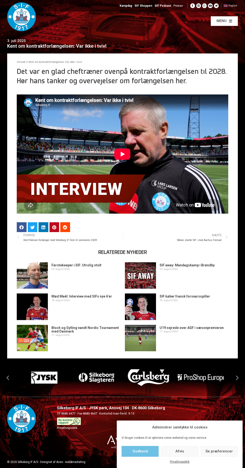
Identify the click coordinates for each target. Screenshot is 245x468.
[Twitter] (216, 5)
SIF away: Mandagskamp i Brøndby (187, 265)
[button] (224, 21)
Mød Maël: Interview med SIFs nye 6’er (81, 296)
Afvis (179, 451)
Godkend (140, 451)
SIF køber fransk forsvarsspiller (185, 296)
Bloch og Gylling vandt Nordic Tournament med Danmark (85, 329)
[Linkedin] (198, 5)
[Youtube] (210, 5)
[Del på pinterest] (54, 227)
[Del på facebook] (22, 227)
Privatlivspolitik (179, 461)
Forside (21, 62)
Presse (178, 5)
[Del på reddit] (65, 227)
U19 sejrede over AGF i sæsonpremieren (192, 328)
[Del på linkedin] (43, 227)
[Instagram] (204, 5)
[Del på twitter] (33, 227)
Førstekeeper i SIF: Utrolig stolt (76, 265)
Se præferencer (219, 451)
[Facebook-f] (192, 5)
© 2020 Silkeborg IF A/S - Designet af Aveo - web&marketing (46, 462)
